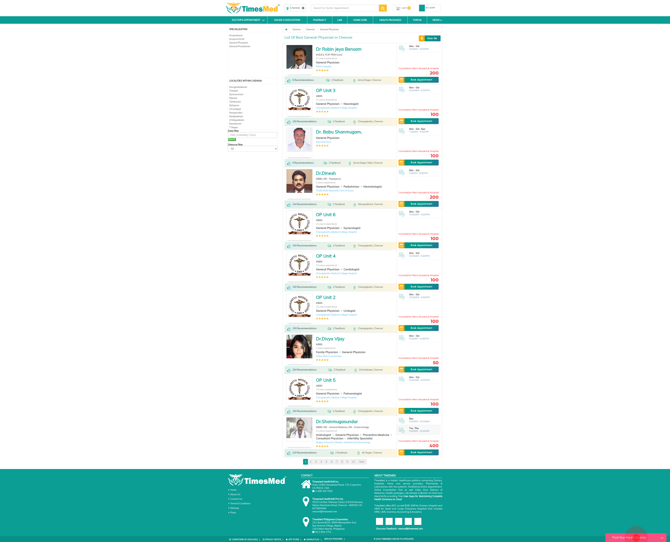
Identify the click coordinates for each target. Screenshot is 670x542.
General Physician (238, 42)
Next (361, 461)
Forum (417, 20)
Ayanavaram (236, 94)
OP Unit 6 (326, 214)
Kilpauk (233, 98)
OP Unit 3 (326, 90)
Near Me (432, 38)
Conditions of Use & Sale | (246, 539)
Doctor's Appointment (246, 20)
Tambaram (235, 101)
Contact (306, 475)
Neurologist (351, 103)
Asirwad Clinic (323, 141)
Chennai (310, 29)
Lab (339, 20)
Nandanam (235, 123)
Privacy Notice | (274, 539)
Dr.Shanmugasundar (337, 421)
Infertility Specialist (360, 438)
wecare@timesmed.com (410, 528)
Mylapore (234, 105)
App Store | (294, 539)
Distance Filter (235, 145)
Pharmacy (319, 20)
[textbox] (345, 8)
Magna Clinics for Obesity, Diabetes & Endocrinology (343, 442)
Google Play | (313, 539)
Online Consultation (287, 20)
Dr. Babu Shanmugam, (339, 131)
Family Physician (327, 352)
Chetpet (233, 90)
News (436, 20)
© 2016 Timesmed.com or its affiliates (394, 539)
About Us (235, 494)
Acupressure (236, 35)
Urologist (349, 310)
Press (233, 512)
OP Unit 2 (326, 297)
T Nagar (233, 127)
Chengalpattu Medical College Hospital (336, 107)
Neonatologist (372, 186)
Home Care (360, 20)
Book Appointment (421, 79)
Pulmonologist (353, 393)
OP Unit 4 (326, 256)
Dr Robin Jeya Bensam (339, 49)
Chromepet (235, 109)
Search (232, 139)
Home (233, 489)
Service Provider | (334, 539)
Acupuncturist (236, 39)
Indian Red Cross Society (329, 356)
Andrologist (323, 435)
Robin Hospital (323, 66)
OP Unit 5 (326, 380)
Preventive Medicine (376, 435)
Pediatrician (351, 186)
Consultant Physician (329, 438)
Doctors (297, 29)
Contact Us (236, 498)
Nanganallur (236, 112)
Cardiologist (351, 269)
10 (353, 461)
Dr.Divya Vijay (330, 338)
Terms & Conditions (240, 503)
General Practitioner (239, 46)
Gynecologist (352, 228)
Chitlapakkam (236, 120)
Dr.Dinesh (326, 173)
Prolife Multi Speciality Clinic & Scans (335, 190)
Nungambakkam (238, 87)
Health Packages (390, 20)
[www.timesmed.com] (286, 29)
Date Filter (233, 131)
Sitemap (234, 508)
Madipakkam (236, 116)
